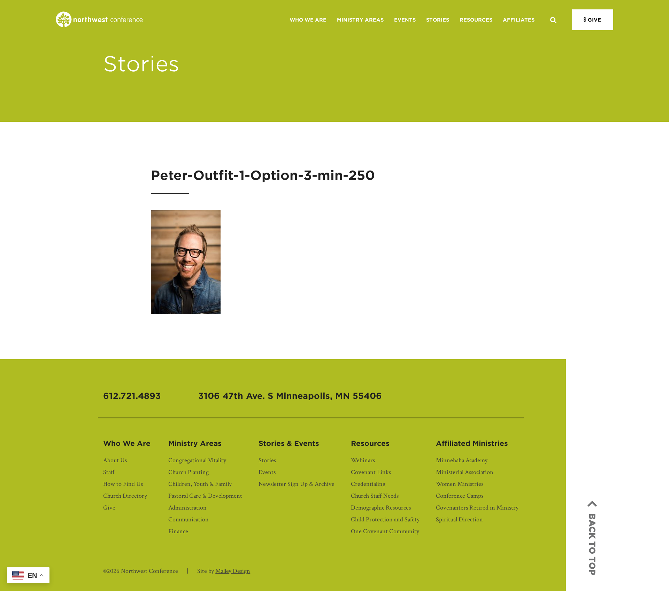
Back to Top (592, 544)
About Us (115, 460)
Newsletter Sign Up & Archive (296, 484)
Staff (109, 472)
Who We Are (308, 20)
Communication (188, 519)
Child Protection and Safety (385, 519)
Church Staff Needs (375, 496)
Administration (187, 508)
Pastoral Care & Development (205, 496)
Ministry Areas (360, 20)
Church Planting (188, 472)
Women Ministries (459, 484)
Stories (437, 20)
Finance (178, 531)
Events (405, 20)
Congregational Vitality (197, 460)
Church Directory (125, 496)
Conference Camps (459, 496)
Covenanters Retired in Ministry (477, 508)
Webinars (363, 460)
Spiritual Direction (459, 519)
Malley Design (232, 571)
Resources (476, 20)
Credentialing (368, 484)
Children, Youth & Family (200, 484)
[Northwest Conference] (99, 19)
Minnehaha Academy (461, 460)
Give (594, 20)
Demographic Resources (381, 508)
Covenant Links (371, 472)
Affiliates (519, 20)
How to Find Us (123, 484)
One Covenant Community (385, 531)
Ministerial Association (464, 472)
